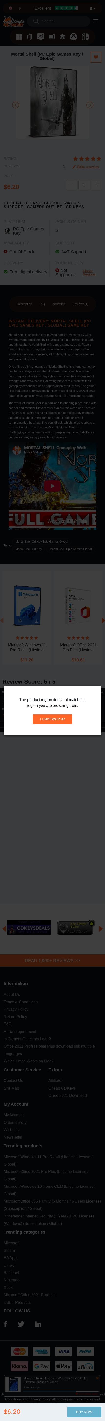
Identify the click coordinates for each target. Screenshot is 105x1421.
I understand (52, 719)
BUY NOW (84, 1412)
